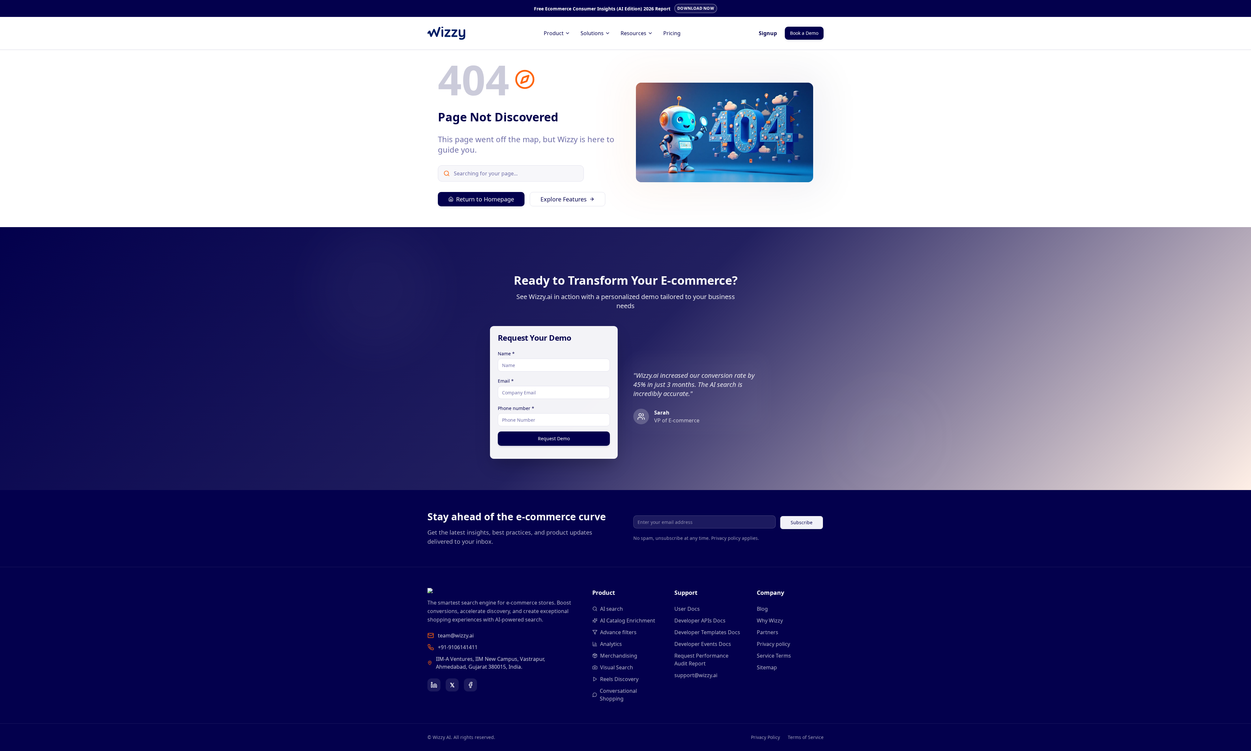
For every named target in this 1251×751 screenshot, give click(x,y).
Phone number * (516, 408)
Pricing (672, 33)
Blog (762, 608)
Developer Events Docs (702, 644)
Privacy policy (773, 644)
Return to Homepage (485, 199)
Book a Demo (804, 33)
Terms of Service (806, 737)
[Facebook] (470, 684)
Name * (506, 353)
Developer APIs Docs (700, 620)
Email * (506, 381)
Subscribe (801, 522)
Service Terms (774, 655)
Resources (633, 33)
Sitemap (767, 667)
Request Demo (554, 438)
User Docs (687, 608)
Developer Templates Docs (707, 632)
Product (554, 33)
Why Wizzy (770, 620)
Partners (767, 632)
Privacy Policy (765, 737)
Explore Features (563, 199)
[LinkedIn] (433, 684)
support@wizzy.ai (695, 675)
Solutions (592, 33)
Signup (768, 33)
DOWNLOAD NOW (695, 8)
